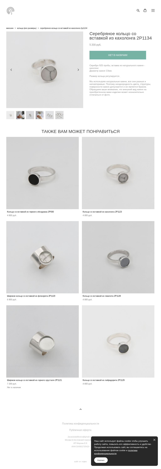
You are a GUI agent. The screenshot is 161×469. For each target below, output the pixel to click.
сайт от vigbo (80, 461)
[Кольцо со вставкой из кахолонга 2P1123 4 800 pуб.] (118, 173)
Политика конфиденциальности (80, 423)
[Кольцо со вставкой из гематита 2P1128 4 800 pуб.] (118, 257)
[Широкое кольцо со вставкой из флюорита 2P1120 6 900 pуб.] (42, 257)
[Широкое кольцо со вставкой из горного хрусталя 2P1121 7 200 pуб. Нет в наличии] (42, 341)
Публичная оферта (80, 430)
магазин (10, 28)
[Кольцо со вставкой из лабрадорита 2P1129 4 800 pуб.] (118, 341)
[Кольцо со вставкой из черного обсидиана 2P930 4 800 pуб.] (42, 173)
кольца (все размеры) (26, 28)
